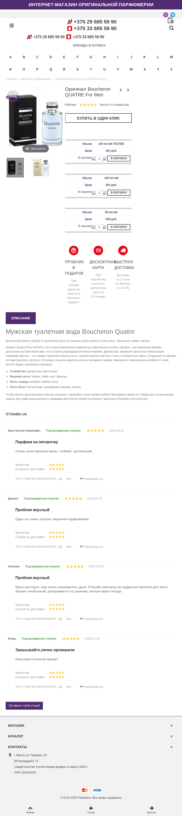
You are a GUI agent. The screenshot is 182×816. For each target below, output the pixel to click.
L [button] (158, 57)
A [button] (10, 57)
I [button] (117, 57)
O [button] (24, 69)
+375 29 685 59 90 (95, 22)
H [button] (104, 57)
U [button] (104, 69)
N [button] (10, 69)
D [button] (51, 57)
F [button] (78, 57)
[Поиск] (171, 28)
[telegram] (172, 14)
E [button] (64, 57)
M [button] (171, 57)
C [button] (37, 57)
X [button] (145, 69)
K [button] (144, 57)
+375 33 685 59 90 (95, 28)
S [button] (78, 69)
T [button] (91, 69)
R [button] (64, 69)
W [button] (131, 69)
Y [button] (158, 69)
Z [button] (171, 69)
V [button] (118, 69)
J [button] (131, 57)
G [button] (91, 57)
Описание (20, 318)
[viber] (165, 14)
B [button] (24, 57)
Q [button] (51, 69)
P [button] (37, 69)
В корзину (119, 158)
